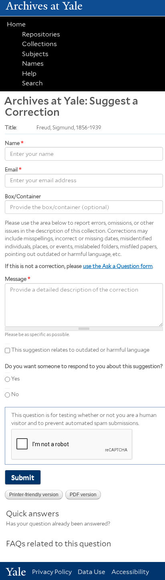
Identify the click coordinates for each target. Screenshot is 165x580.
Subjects (35, 54)
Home (16, 24)
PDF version (83, 494)
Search (32, 83)
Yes (15, 379)
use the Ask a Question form (118, 266)
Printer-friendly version (33, 494)
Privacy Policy (52, 572)
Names (33, 63)
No (15, 395)
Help (29, 73)
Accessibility (130, 572)
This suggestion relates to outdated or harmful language (80, 350)
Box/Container (23, 196)
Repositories (41, 34)
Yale (16, 571)
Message (17, 279)
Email (13, 170)
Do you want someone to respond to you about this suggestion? (84, 366)
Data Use (91, 572)
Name (14, 143)
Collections (39, 44)
